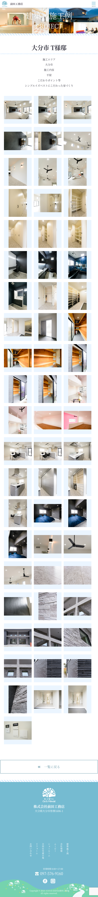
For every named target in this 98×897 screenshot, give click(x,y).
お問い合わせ (30, 850)
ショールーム (49, 850)
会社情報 (61, 847)
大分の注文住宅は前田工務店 (57, 890)
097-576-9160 (51, 873)
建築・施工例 (67, 849)
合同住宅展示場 (42, 851)
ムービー (55, 847)
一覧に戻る (51, 766)
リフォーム (36, 849)
